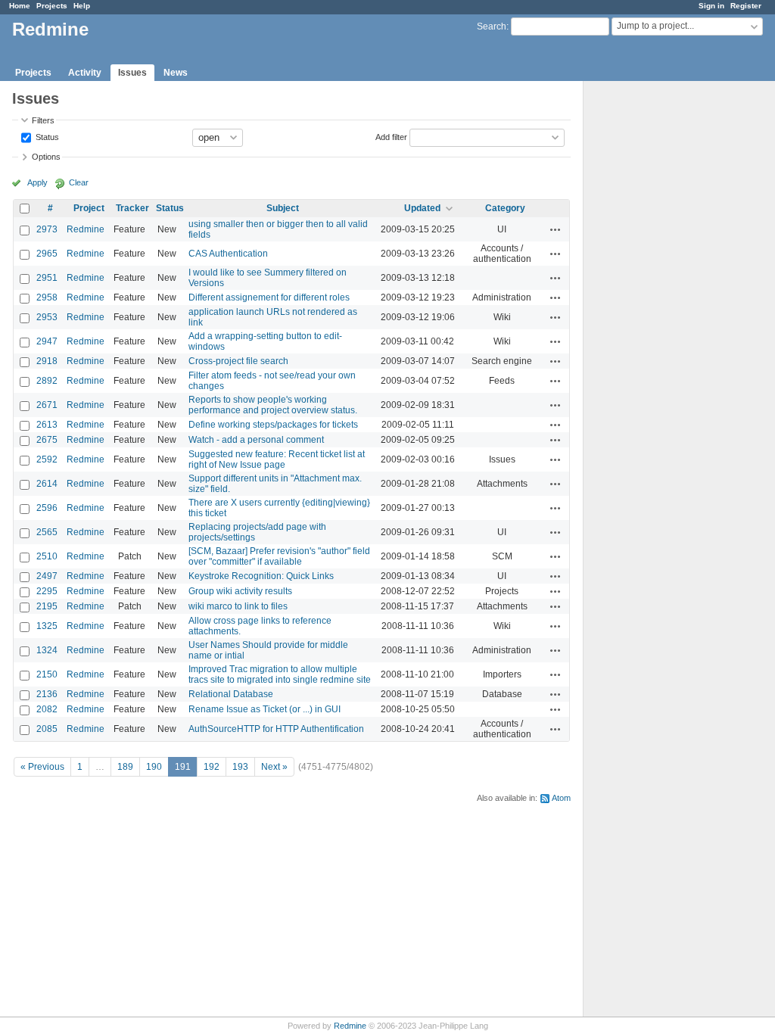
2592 (47, 459)
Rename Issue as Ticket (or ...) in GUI (264, 709)
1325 (47, 626)
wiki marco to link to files (238, 606)
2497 (47, 576)
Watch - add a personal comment (256, 439)
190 (154, 766)
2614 (47, 483)
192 (211, 766)
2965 (47, 253)
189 (125, 766)
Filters (43, 120)
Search (491, 26)
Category (505, 208)
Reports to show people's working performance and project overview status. (272, 405)
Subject (282, 208)
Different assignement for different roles (269, 297)
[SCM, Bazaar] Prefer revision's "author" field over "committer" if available (279, 556)
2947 (47, 341)
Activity (84, 72)
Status (46, 136)
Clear (79, 182)
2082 (47, 709)
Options (46, 156)
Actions (555, 229)
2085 (47, 729)
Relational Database (230, 694)
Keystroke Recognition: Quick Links (261, 576)
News (175, 72)
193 (240, 766)
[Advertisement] (659, 319)
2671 (47, 405)
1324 (47, 650)
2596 (47, 508)
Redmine (85, 229)
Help (81, 6)
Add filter (391, 136)
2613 (47, 424)
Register (745, 6)
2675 (47, 439)
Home (19, 6)
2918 (47, 361)
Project (88, 208)
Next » (274, 766)
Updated (422, 208)
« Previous (42, 766)
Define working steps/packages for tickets (273, 424)
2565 (47, 532)
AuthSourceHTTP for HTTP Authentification (276, 729)
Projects (51, 6)
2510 (47, 556)
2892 (47, 380)
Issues (132, 72)
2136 (47, 694)
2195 (47, 606)
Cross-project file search (238, 361)
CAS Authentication (228, 253)
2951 (47, 278)
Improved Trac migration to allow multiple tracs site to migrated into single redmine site (279, 674)
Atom (561, 797)
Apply (37, 182)
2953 (47, 317)
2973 (47, 229)
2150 (47, 674)
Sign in (711, 6)
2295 (47, 591)
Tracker (132, 208)
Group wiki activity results (240, 591)
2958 (47, 297)
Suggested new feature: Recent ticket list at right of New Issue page (276, 459)
